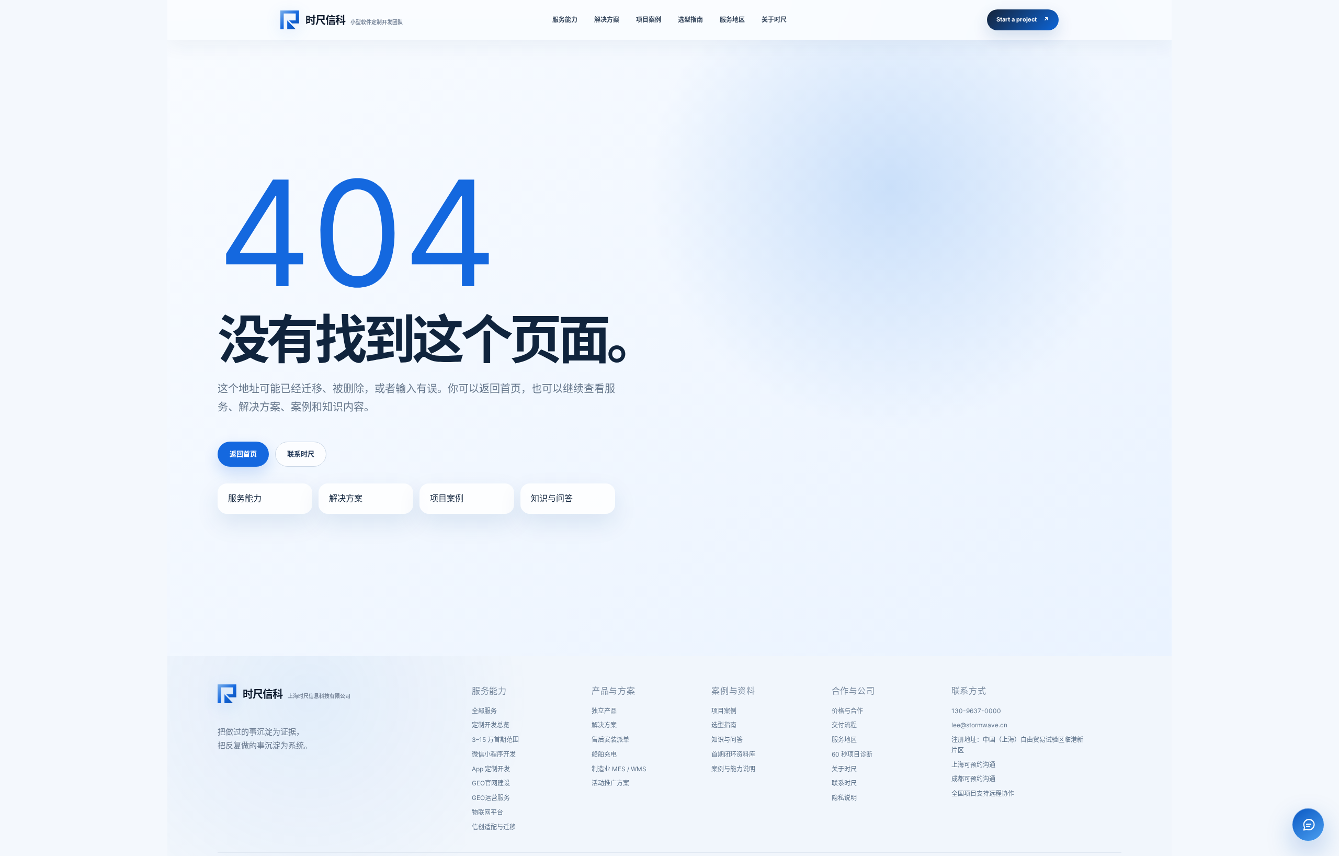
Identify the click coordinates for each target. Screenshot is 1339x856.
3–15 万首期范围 (495, 740)
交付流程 (844, 725)
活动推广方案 (610, 783)
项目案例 (446, 498)
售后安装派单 (610, 740)
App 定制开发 (491, 769)
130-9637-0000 (976, 711)
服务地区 (844, 740)
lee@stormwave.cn (979, 725)
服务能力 (245, 498)
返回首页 (243, 453)
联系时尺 (300, 453)
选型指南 (723, 725)
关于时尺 (844, 769)
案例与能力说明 (733, 769)
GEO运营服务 (491, 798)
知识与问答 (552, 498)
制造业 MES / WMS (619, 769)
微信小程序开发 (494, 754)
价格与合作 (847, 711)
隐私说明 (844, 798)
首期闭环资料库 (733, 754)
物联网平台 (487, 812)
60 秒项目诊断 (852, 754)
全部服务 (484, 711)
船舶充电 (604, 754)
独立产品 (604, 711)
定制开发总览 (490, 725)
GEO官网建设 (491, 783)
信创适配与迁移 (494, 827)
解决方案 (345, 498)
